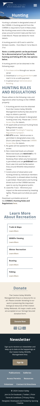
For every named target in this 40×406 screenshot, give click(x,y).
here (15, 203)
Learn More (13, 231)
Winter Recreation (17, 249)
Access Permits (14, 378)
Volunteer (8, 384)
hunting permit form (24, 75)
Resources (28, 378)
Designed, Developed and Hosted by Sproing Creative (20, 402)
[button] (35, 5)
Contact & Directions (26, 384)
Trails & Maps (15, 227)
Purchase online (12, 70)
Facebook (17, 394)
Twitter (26, 394)
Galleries (27, 372)
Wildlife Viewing (16, 238)
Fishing (12, 272)
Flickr (33, 394)
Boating (13, 260)
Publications (14, 372)
